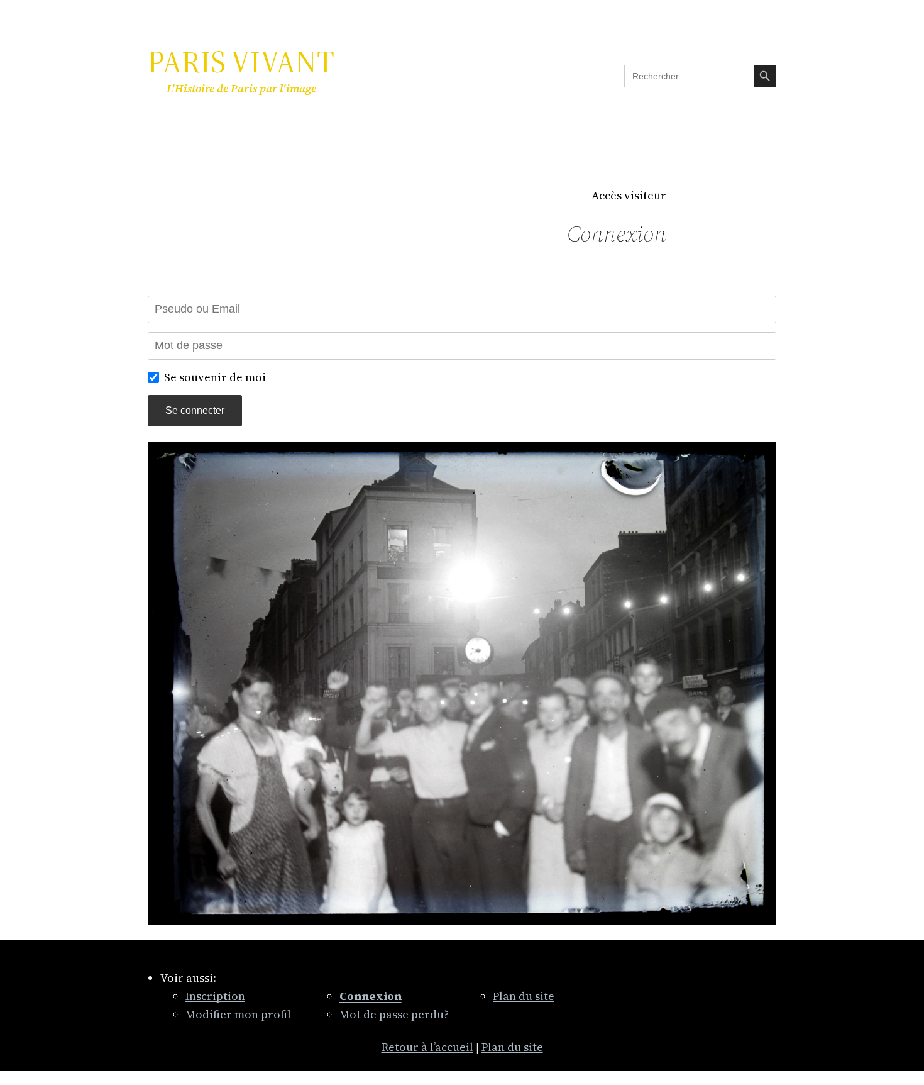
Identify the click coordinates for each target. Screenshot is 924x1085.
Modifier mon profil (238, 1014)
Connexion (616, 234)
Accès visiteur (628, 195)
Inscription (215, 996)
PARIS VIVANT (241, 61)
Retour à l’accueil (427, 1047)
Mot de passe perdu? (394, 1014)
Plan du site (523, 996)
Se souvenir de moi (215, 377)
